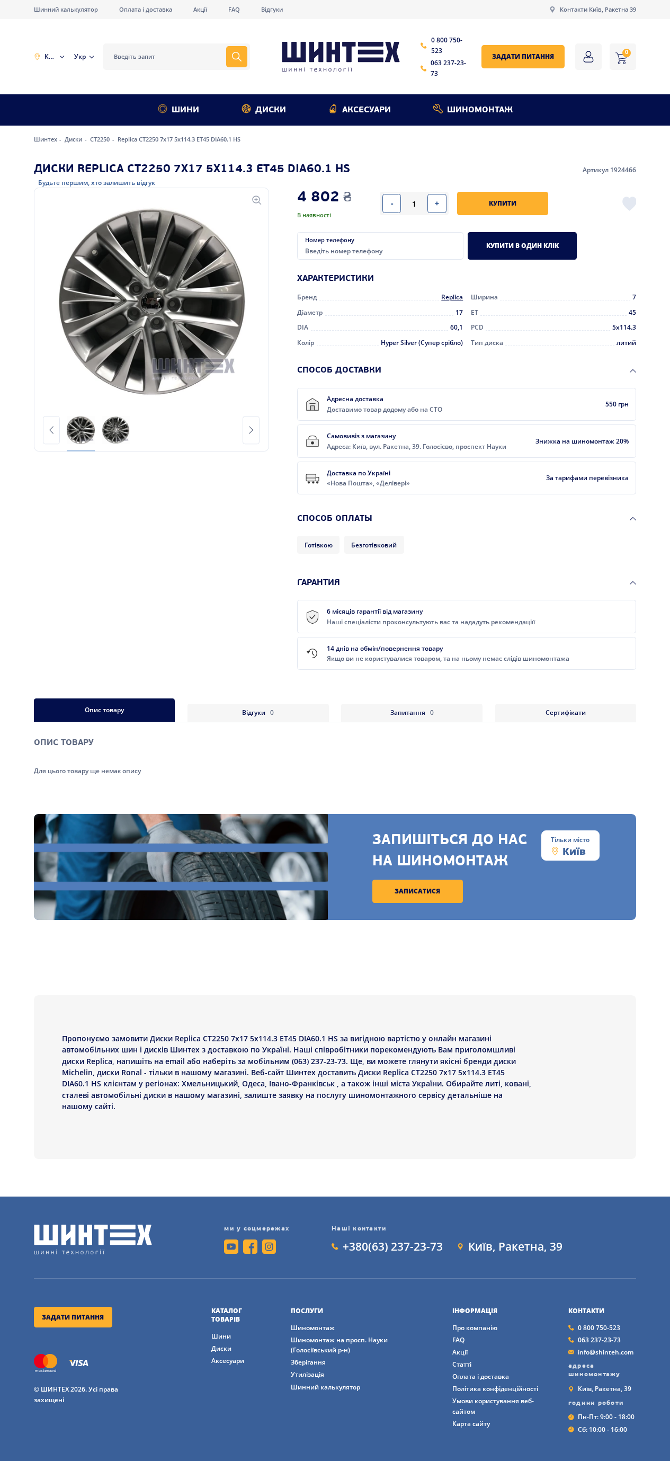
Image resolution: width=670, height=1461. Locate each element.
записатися (417, 891)
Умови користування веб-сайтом (493, 1406)
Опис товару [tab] (104, 709)
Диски (270, 110)
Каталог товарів (226, 1315)
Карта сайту (471, 1423)
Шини (185, 110)
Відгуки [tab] (258, 712)
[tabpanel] (335, 749)
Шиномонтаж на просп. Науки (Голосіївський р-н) (339, 1345)
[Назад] (51, 430)
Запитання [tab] (412, 712)
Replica (452, 297)
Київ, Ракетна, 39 (515, 1246)
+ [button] (437, 203)
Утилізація (307, 1374)
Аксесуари (366, 110)
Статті (461, 1364)
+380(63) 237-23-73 (393, 1246)
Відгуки (272, 9)
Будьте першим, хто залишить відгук (96, 182)
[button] (151, 301)
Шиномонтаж (480, 110)
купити (502, 203)
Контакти (586, 1311)
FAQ (234, 9)
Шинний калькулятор (66, 9)
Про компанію (474, 1327)
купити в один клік (522, 245)
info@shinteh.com (605, 1352)
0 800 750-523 (446, 45)
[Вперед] (251, 430)
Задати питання (523, 56)
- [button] (392, 203)
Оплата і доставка (145, 9)
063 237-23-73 (448, 68)
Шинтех (46, 139)
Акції (200, 9)
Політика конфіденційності (495, 1388)
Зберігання (308, 1362)
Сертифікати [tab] (566, 712)
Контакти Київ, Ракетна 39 (598, 9)
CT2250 (100, 139)
